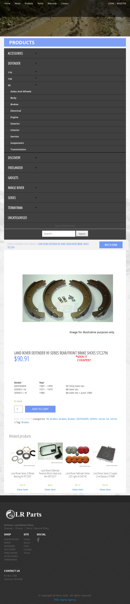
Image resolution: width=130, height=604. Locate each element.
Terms (40, 3)
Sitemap (8, 528)
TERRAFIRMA (15, 207)
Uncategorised (17, 217)
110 (10, 72)
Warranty (52, 3)
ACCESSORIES (15, 53)
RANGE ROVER (16, 187)
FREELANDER (15, 167)
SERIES (12, 197)
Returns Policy (41, 528)
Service (14, 136)
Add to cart (40, 409)
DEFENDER (14, 63)
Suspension (17, 143)
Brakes (14, 104)
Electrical (15, 110)
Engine (14, 117)
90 (9, 85)
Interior (14, 130)
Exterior (15, 123)
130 (10, 78)
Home (7, 3)
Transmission (18, 149)
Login (111, 3)
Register (121, 3)
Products (29, 3)
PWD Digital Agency (65, 599)
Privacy (19, 528)
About (17, 3)
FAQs (26, 546)
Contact (64, 3)
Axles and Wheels (20, 91)
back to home (111, 244)
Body (13, 97)
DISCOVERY (14, 157)
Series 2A (104, 418)
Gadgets (13, 177)
